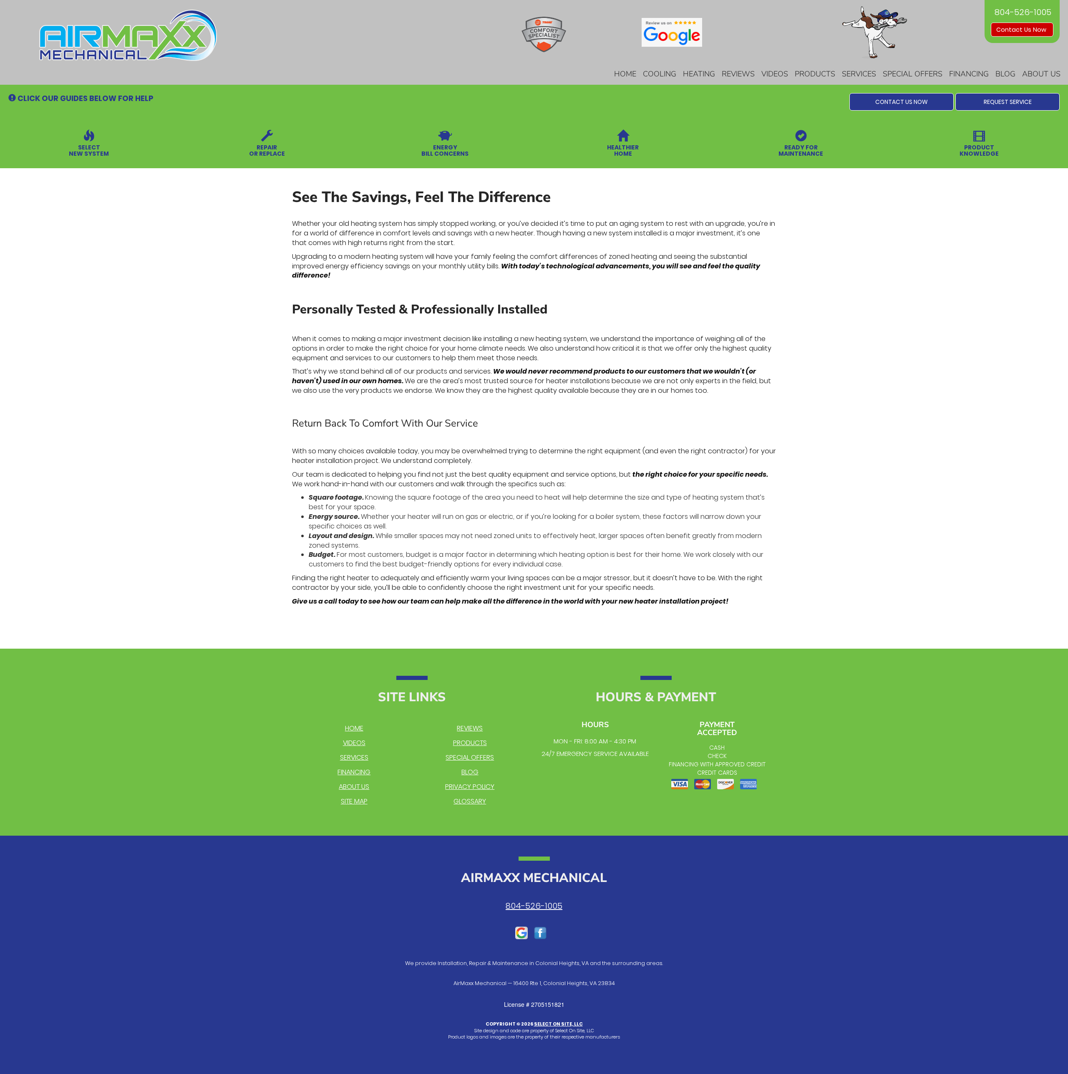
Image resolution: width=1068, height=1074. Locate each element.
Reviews (738, 74)
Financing (969, 74)
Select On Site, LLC (558, 1024)
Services (859, 74)
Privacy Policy (469, 786)
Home (625, 74)
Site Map (354, 801)
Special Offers (912, 74)
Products (815, 74)
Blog (1005, 74)
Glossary (469, 801)
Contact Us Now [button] (1022, 29)
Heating (699, 74)
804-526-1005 (534, 906)
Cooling (659, 74)
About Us (1041, 74)
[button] (901, 102)
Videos (774, 74)
